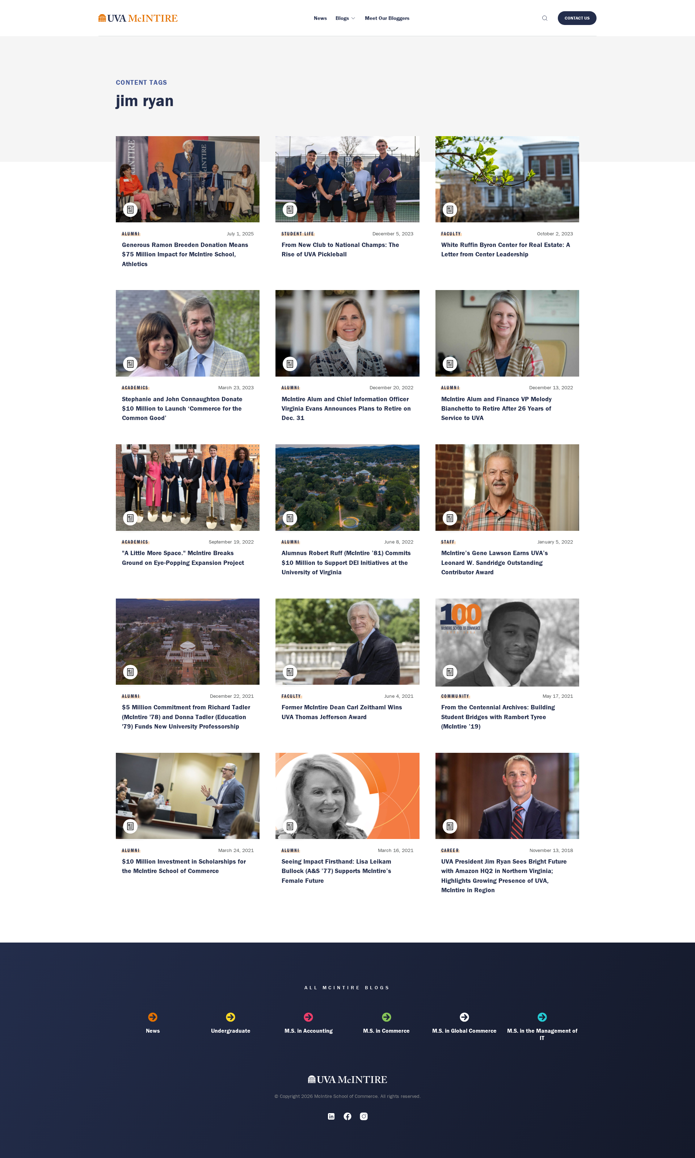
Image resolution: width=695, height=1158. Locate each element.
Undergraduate (230, 1030)
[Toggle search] (544, 18)
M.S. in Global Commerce (464, 1030)
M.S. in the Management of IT (542, 1034)
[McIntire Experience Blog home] (138, 18)
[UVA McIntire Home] (347, 1081)
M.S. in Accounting (309, 1030)
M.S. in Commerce (386, 1030)
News (153, 1030)
